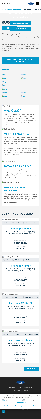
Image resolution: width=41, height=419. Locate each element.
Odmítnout (8, 406)
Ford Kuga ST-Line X (20, 303)
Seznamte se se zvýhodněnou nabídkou (20, 60)
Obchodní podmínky (21, 391)
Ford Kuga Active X (20, 228)
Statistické (30, 400)
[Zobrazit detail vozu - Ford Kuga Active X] (17, 219)
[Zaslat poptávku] (23, 219)
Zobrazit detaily (19, 403)
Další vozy (31, 368)
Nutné (8, 400)
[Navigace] (37, 4)
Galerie (27, 10)
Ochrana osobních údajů (20, 394)
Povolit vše (33, 406)
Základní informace (11, 10)
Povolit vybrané (20, 406)
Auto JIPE (6, 3)
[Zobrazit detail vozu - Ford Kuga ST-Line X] (17, 294)
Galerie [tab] (5, 69)
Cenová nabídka (20, 23)
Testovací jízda (20, 29)
